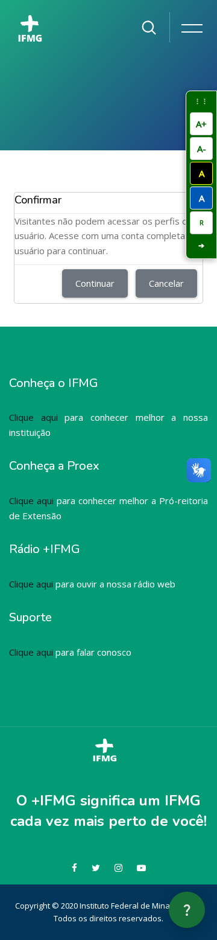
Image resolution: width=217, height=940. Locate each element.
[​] (34, 23)
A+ (201, 124)
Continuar (95, 283)
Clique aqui (33, 417)
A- (201, 148)
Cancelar (166, 283)
